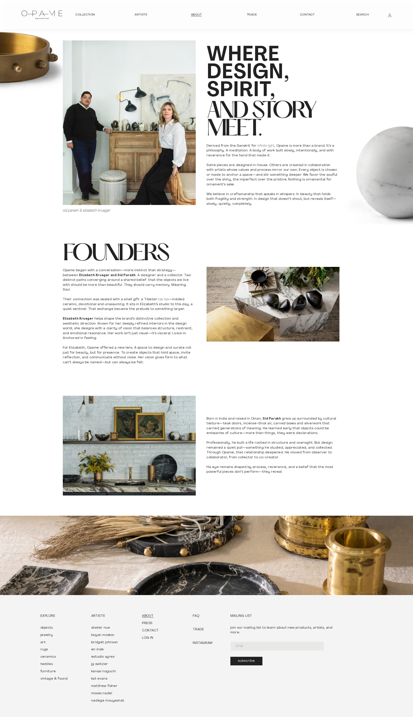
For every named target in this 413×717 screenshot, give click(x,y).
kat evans (99, 678)
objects (46, 627)
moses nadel (101, 693)
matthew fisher (104, 686)
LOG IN (147, 638)
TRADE (198, 629)
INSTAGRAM (202, 643)
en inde (97, 649)
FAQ (196, 616)
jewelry (46, 635)
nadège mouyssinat (107, 700)
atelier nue (100, 627)
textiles (46, 664)
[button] (85, 15)
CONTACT (150, 630)
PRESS (147, 623)
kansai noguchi (103, 671)
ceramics (48, 657)
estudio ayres (103, 657)
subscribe (246, 661)
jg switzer (99, 664)
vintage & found (54, 678)
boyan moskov (102, 635)
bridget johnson (104, 642)
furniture (48, 671)
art (43, 642)
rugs (44, 649)
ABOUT (148, 616)
